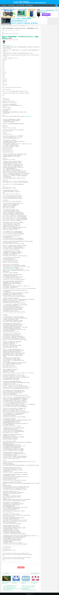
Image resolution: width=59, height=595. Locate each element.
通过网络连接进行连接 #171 (26, 588)
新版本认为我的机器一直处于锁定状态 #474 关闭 (29, 589)
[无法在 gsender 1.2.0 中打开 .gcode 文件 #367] (16, 578)
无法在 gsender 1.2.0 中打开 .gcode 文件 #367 (28, 585)
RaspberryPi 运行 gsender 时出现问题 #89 (9, 587)
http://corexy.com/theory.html (10, 269)
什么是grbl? (4, 5)
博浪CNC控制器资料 (29, 5)
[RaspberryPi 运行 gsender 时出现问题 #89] (26, 578)
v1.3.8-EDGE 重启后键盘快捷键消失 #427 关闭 (10, 585)
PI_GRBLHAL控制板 (11, 5)
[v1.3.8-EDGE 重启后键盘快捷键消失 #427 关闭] (6, 578)
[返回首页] (2, 25)
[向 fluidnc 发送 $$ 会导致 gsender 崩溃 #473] (35, 578)
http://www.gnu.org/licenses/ (27, 116)
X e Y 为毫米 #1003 (6, 573)
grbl (6, 30)
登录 (56, 7)
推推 (4, 25)
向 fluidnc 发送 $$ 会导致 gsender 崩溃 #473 (28, 587)
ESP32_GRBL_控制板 (20, 5)
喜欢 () (21, 567)
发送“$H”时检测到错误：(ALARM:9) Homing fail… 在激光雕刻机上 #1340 (20, 28)
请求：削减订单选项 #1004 (35, 573)
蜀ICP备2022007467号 (29, 593)
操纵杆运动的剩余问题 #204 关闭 (8, 589)
